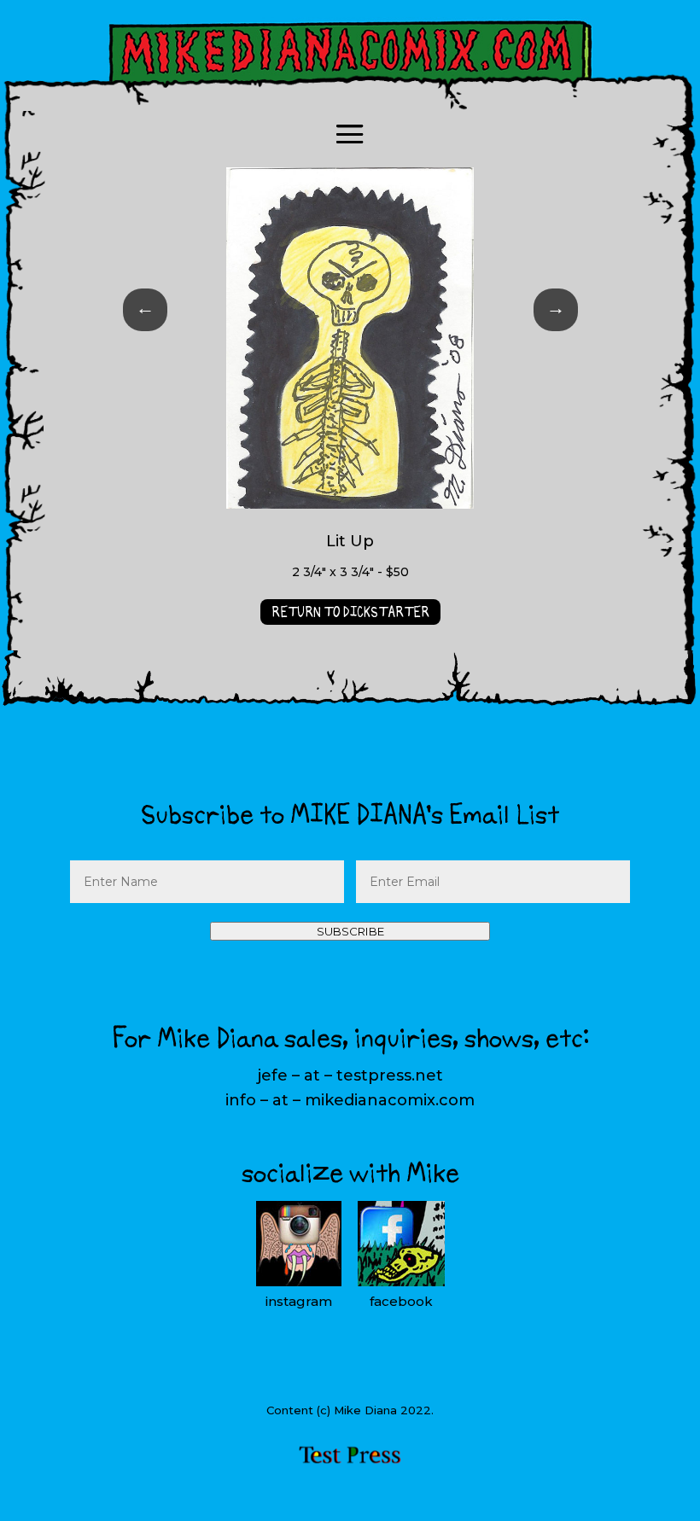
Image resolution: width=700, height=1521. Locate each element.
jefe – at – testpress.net (350, 1075)
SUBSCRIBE (350, 931)
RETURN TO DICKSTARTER (350, 612)
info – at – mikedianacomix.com (350, 1100)
